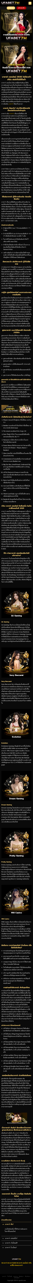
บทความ (15, 1276)
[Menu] (30, 3)
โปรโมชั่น (9, 1276)
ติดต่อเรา (21, 1276)
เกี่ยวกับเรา (27, 1276)
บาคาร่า (11, 104)
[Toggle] (3, 1224)
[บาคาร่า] (10, 3)
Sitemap (16, 1278)
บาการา (11, 114)
